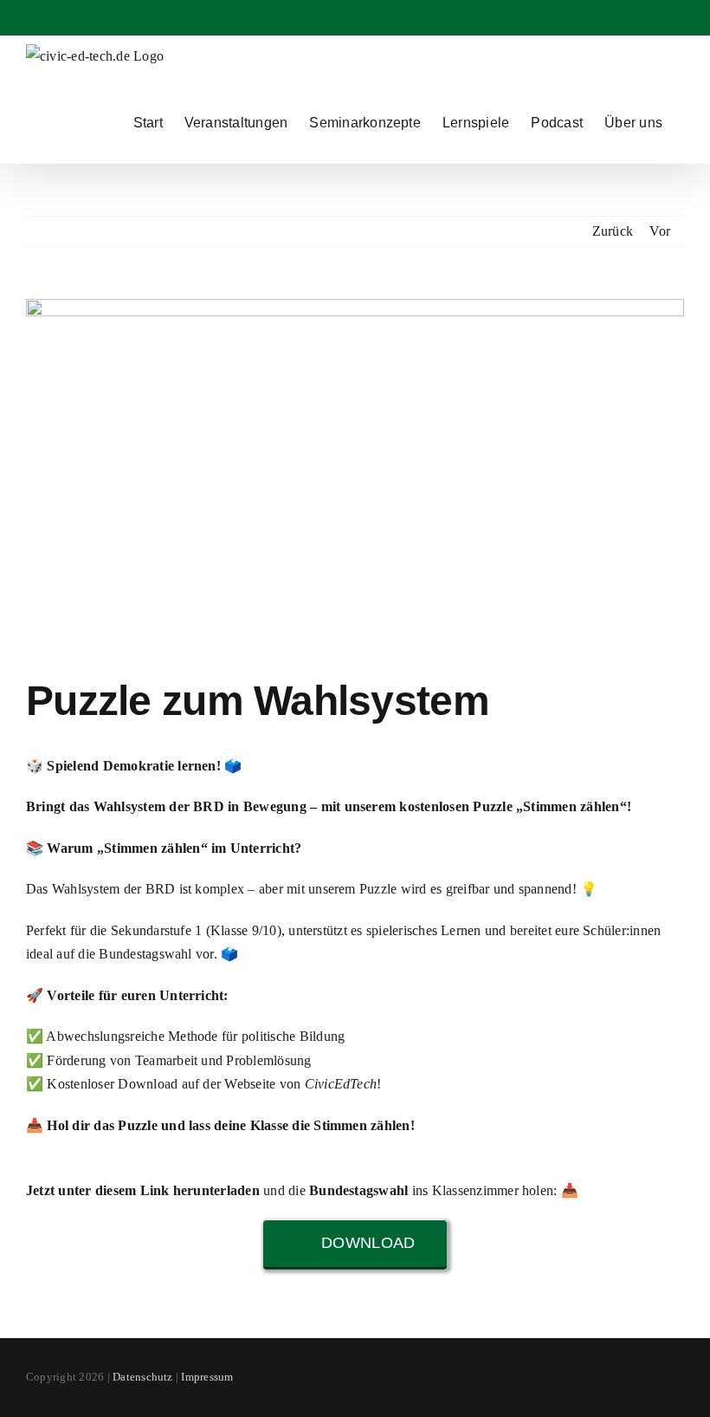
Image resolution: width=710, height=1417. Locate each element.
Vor (659, 231)
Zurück (612, 231)
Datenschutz (143, 1376)
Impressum (207, 1376)
